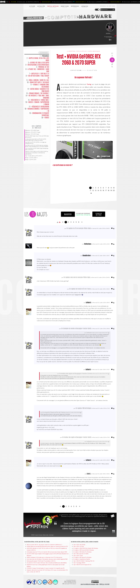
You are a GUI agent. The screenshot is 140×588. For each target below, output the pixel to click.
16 (103, 190)
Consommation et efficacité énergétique (40, 114)
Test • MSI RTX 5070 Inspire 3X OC (82, 564)
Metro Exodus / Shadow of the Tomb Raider (39, 90)
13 (95, 190)
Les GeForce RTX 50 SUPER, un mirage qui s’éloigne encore (35, 143)
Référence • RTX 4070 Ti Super (32, 132)
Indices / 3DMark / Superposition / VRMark (38, 103)
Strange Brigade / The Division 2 (39, 93)
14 (98, 190)
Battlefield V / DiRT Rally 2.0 (40, 73)
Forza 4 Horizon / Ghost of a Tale (39, 80)
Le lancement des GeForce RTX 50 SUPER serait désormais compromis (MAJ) (35, 139)
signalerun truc (99, 214)
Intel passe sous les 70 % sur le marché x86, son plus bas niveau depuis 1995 (47, 552)
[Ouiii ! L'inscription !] (110, 27)
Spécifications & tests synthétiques (38, 64)
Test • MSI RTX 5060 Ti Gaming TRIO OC (83, 561)
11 (90, 190)
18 (108, 190)
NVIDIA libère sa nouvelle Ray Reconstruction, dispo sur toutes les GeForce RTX (47, 546)
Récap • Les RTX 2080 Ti (31, 157)
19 (111, 190)
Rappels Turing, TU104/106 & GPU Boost (39, 59)
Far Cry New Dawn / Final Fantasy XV (38, 76)
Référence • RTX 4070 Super (32, 134)
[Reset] (113, 10)
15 (101, 190)
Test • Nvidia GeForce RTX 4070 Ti (33, 156)
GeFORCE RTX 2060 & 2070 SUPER (39, 62)
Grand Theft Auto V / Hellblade (39, 82)
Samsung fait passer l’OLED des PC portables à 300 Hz (41, 561)
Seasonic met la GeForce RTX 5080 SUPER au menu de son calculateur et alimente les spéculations (36, 153)
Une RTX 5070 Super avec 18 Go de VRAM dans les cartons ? (37, 136)
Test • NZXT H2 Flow (78, 546)
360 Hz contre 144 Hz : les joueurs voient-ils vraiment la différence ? (44, 544)
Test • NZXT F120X (78, 555)
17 (106, 190)
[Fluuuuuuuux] (50, 582)
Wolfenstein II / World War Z (40, 100)
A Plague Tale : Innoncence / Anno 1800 (38, 70)
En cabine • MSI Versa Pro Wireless (82, 557)
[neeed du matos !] (55, 582)
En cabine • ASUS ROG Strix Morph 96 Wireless (85, 548)
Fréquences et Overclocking (40, 106)
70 (112, 59)
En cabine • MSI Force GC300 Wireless (83, 550)
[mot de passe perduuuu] (110, 40)
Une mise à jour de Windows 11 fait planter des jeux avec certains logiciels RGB (47, 559)
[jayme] (34, 582)
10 (114, 188)
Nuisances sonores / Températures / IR (38, 109)
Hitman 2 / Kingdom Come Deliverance (41, 85)
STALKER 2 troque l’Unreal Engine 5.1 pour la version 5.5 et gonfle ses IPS (45, 568)
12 (93, 190)
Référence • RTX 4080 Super (32, 130)
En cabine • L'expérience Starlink (81, 559)
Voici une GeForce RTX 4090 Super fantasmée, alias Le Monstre (36, 149)
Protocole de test (43, 67)
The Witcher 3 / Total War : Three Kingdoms (39, 96)
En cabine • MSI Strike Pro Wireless (82, 552)
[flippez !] (44, 582)
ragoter (68, 214)
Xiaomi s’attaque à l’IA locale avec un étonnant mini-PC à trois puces (44, 557)
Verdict (46, 117)
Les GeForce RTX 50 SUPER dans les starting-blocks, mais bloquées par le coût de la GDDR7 (36, 146)
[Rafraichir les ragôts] (59, 222)
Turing (89, 84)
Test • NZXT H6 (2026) (79, 544)
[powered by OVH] (29, 582)
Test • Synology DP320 (79, 563)
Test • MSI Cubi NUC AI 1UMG (80, 553)
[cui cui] (39, 582)
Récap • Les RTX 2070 (30, 159)
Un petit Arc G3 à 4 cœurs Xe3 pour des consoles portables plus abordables (47, 563)
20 (114, 190)
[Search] (101, 10)
